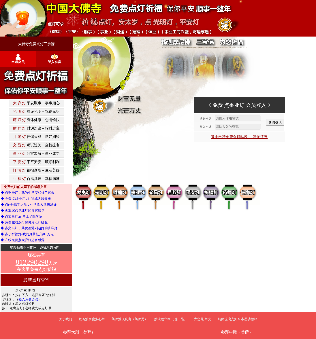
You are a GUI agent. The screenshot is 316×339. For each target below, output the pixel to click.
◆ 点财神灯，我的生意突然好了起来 (27, 193)
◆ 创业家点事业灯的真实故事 (22, 210)
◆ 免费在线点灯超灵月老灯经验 (24, 222)
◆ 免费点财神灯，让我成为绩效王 (26, 198)
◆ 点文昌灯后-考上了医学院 (21, 216)
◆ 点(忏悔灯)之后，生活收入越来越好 (29, 204)
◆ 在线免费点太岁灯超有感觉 (22, 240)
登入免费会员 (28, 299)
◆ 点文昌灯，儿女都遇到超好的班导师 (29, 228)
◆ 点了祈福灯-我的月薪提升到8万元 (27, 234)
